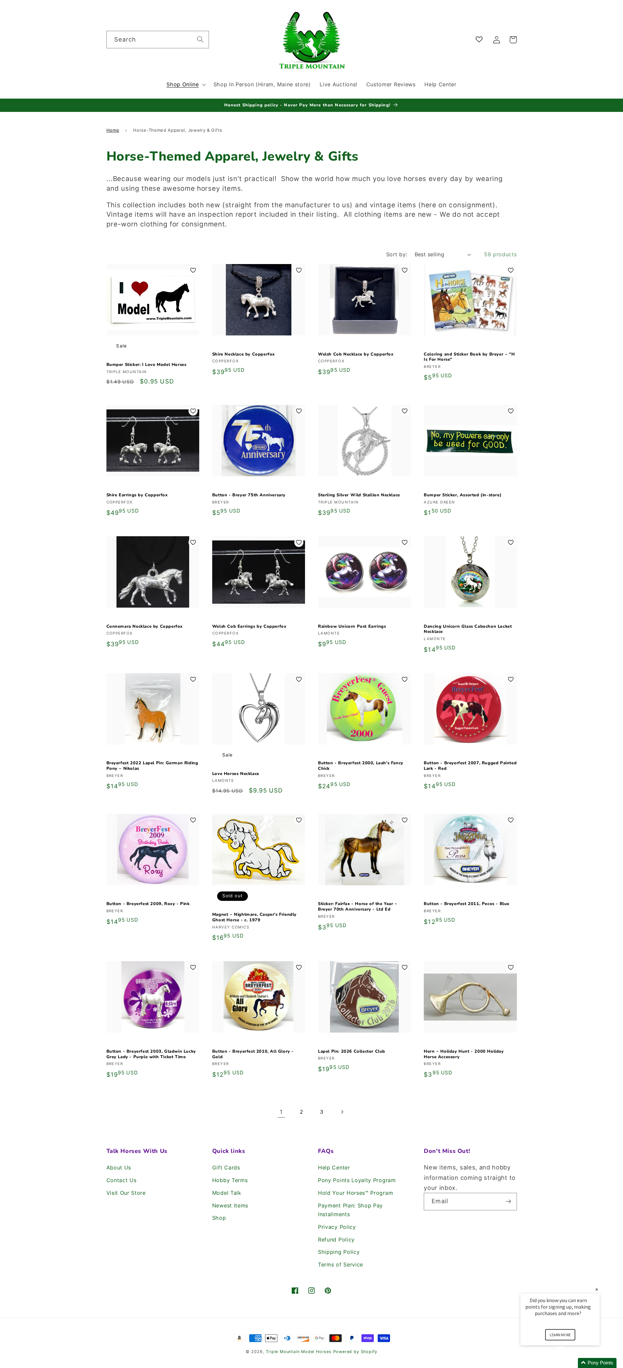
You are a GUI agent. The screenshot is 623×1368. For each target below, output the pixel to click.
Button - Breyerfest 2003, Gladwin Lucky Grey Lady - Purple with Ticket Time (151, 1054)
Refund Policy (336, 1239)
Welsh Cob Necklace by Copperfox (356, 354)
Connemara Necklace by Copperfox (144, 626)
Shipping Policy (339, 1252)
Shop (219, 1218)
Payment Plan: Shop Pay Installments (350, 1209)
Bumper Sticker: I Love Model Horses (146, 365)
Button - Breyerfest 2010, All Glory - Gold (253, 1054)
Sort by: (396, 254)
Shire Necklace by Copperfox (243, 354)
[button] (185, 84)
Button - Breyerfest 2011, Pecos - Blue (466, 904)
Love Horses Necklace (235, 774)
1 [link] (281, 1111)
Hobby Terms (230, 1180)
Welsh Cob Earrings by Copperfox (249, 626)
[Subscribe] (508, 1201)
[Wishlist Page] (480, 39)
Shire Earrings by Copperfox (137, 495)
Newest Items (230, 1205)
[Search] (200, 39)
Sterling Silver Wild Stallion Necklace (359, 495)
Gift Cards (226, 1167)
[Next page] (342, 1112)
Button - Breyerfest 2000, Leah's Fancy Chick (360, 765)
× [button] (596, 1289)
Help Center (334, 1167)
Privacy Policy (337, 1227)
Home (112, 130)
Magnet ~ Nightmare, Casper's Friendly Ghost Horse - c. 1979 (254, 917)
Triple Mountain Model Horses (299, 1351)
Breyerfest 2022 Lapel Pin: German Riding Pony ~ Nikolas (152, 765)
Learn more (560, 1334)
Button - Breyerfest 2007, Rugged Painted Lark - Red (470, 765)
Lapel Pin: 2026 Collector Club (351, 1051)
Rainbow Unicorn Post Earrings (352, 626)
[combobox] (158, 39)
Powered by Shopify (355, 1351)
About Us (118, 1167)
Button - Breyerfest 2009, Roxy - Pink (148, 904)
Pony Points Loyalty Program (357, 1180)
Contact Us (121, 1180)
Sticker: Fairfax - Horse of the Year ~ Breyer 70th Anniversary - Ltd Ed (357, 906)
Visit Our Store (126, 1193)
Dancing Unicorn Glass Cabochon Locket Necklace (468, 629)
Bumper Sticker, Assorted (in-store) (462, 495)
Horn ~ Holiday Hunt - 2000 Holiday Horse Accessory (464, 1054)
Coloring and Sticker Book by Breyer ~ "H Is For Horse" (469, 357)
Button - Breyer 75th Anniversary (249, 495)
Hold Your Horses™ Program (355, 1193)
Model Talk (226, 1193)
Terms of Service (340, 1264)
